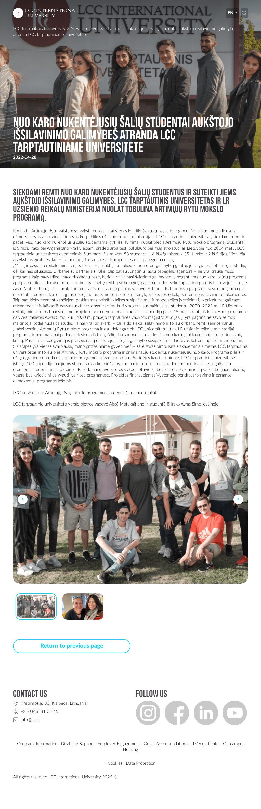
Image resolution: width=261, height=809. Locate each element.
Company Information (37, 744)
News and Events (87, 28)
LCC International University (39, 28)
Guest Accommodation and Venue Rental (181, 744)
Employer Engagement (119, 744)
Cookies (115, 763)
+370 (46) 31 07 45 (39, 711)
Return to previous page (71, 646)
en (230, 13)
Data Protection (140, 763)
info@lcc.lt (30, 720)
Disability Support (77, 744)
